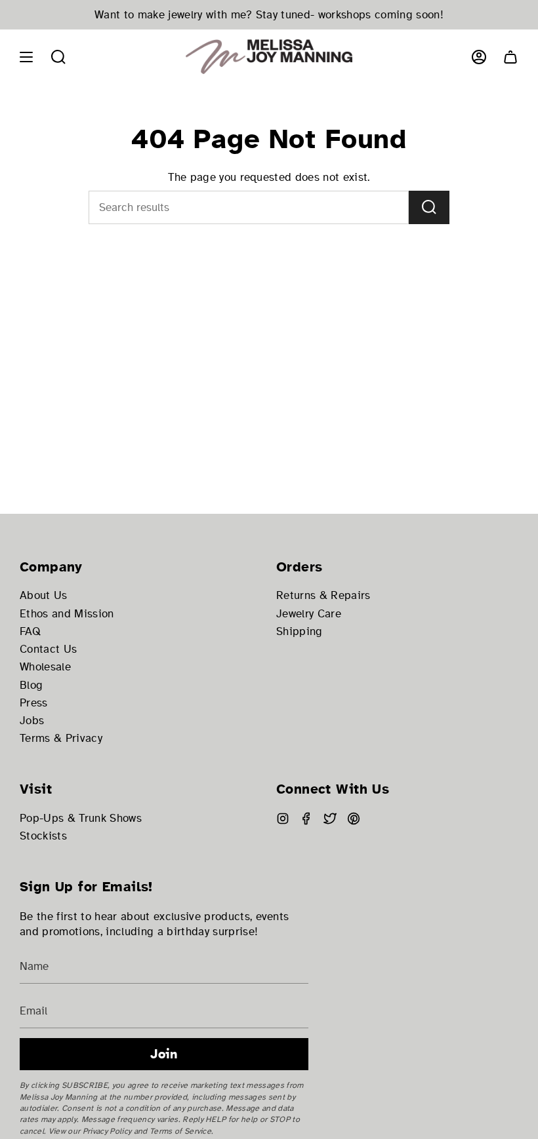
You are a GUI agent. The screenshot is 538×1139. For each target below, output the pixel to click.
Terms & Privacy (61, 738)
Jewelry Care (308, 614)
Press (34, 703)
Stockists (43, 836)
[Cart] (510, 56)
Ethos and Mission (67, 614)
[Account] (479, 56)
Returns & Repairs (323, 595)
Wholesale (45, 667)
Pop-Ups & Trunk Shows (81, 818)
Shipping (299, 631)
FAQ (30, 631)
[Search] (429, 207)
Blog (31, 685)
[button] (58, 56)
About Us (44, 595)
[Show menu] (26, 56)
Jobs (32, 720)
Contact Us (48, 649)
